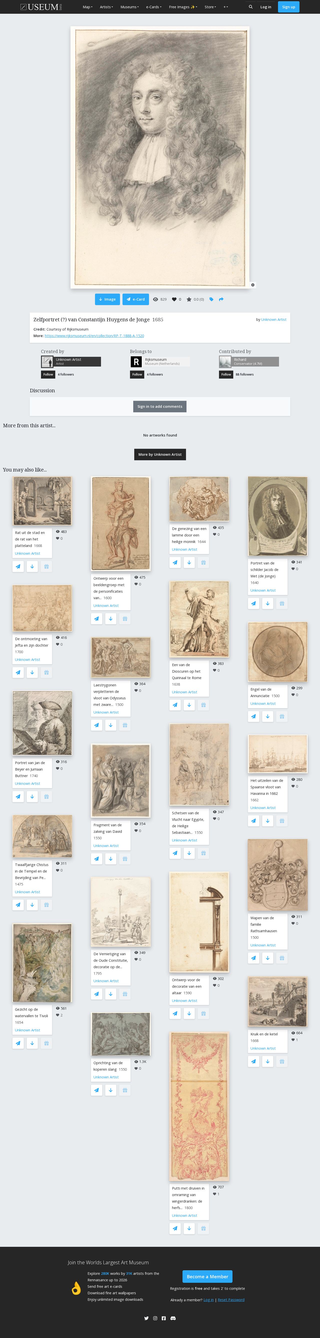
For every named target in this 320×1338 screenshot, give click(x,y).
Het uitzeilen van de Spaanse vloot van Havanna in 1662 (266, 787)
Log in (265, 6)
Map (86, 6)
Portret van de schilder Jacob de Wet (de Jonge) (264, 569)
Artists (105, 6)
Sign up (288, 6)
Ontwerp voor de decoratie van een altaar (187, 986)
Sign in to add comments (160, 406)
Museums (128, 6)
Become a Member (207, 1277)
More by (160, 454)
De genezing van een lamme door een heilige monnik (189, 535)
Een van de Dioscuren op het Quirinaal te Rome (187, 671)
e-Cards (152, 6)
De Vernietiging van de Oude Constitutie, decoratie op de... (111, 960)
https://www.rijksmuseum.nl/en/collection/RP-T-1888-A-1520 (94, 335)
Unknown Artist (273, 319)
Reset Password (231, 1299)
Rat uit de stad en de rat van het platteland (30, 539)
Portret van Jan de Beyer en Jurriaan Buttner (30, 769)
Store (209, 6)
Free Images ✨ (182, 6)
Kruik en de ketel (264, 1034)
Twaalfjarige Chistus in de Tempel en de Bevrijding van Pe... (31, 871)
